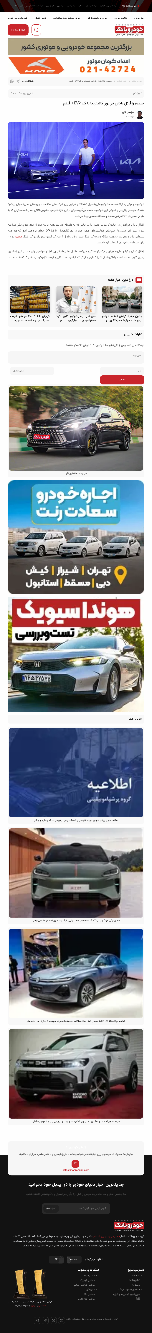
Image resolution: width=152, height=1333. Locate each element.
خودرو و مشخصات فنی (97, 18)
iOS (56, 1260)
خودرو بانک (137, 81)
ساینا (80, 6)
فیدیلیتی (50, 6)
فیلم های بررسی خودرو (17, 18)
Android (74, 1260)
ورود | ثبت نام (18, 30)
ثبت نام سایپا (91, 6)
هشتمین (42, 1306)
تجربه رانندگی (40, 18)
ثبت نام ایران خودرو (108, 6)
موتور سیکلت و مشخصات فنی (66, 18)
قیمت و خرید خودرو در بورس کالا (28, 6)
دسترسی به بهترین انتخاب (106, 1237)
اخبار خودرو (139, 18)
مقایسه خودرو (120, 18)
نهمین (33, 1306)
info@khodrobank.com (76, 1170)
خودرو (18, 237)
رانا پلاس (71, 6)
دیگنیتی (61, 6)
